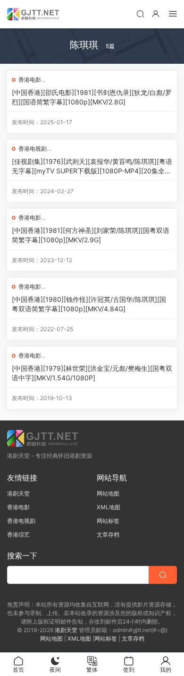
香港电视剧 (32, 148)
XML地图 (108, 507)
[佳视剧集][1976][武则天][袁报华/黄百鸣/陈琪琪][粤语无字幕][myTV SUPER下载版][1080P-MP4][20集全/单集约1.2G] (92, 166)
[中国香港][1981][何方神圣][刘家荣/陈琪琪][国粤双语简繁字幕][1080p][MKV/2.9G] (90, 235)
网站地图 (108, 493)
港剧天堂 (18, 493)
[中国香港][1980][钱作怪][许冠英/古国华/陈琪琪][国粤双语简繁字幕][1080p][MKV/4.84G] (89, 304)
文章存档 (108, 534)
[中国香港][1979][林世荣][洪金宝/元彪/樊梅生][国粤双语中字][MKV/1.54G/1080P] (92, 373)
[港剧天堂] (33, 14)
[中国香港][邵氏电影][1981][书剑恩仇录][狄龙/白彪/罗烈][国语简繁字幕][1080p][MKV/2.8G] (92, 97)
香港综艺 (18, 534)
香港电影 (29, 79)
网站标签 (108, 520)
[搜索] (140, 13)
